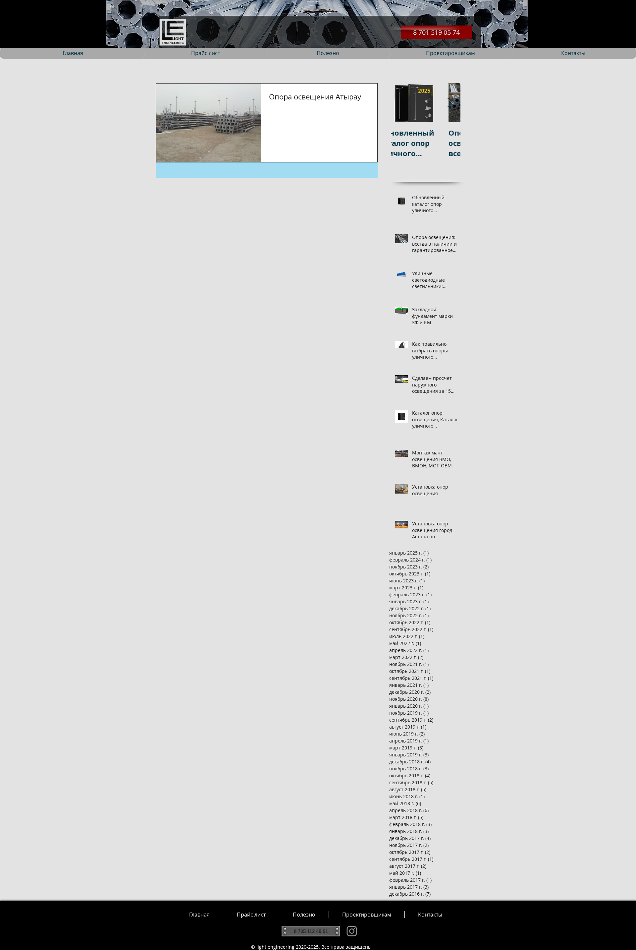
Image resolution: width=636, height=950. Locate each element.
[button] (304, 914)
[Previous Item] (401, 103)
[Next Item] (450, 103)
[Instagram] (352, 931)
